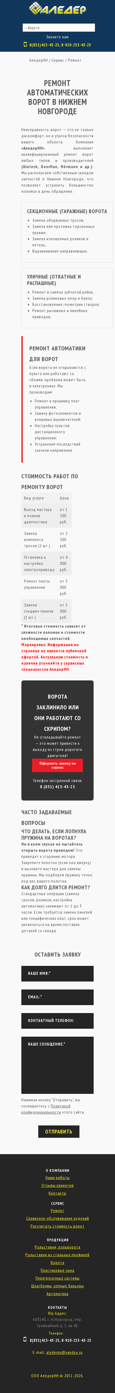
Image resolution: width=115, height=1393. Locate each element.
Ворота (57, 1262)
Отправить (58, 1131)
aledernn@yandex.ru (64, 1352)
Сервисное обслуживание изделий (57, 1218)
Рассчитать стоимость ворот (57, 1226)
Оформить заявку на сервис (58, 765)
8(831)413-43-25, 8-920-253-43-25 (60, 44)
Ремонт (75, 60)
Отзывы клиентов (57, 1185)
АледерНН (38, 60)
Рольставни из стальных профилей (57, 1254)
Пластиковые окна (57, 1270)
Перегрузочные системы (58, 1278)
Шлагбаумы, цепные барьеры (57, 1285)
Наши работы (57, 1177)
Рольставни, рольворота (57, 1247)
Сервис (58, 60)
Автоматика (57, 1293)
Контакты (57, 1193)
